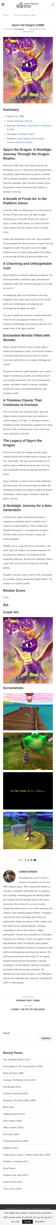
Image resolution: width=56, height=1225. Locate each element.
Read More (40, 1222)
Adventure (18, 121)
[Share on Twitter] (28, 860)
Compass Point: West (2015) (15, 1175)
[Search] (52, 5)
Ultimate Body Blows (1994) (16, 1141)
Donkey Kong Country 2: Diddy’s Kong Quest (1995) (27, 1155)
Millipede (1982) (10, 1148)
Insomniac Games (26, 134)
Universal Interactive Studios (20, 142)
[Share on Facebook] (25, 860)
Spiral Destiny (9, 1168)
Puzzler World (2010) (12, 1182)
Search (6, 1033)
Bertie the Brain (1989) (13, 1073)
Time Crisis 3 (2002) (12, 1189)
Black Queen (8, 1107)
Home (5, 15)
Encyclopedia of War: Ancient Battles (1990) (23, 1066)
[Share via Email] (35, 860)
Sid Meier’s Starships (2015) (15, 1161)
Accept (27, 1221)
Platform (28, 121)
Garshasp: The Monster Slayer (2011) (19, 1080)
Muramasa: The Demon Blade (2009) (19, 1100)
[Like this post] (22, 860)
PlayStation (22, 126)
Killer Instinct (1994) (12, 1121)
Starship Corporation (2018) (15, 1093)
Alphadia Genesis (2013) (14, 1114)
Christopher (19, 29)
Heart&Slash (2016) (12, 1087)
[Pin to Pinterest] (32, 860)
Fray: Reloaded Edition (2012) (16, 1059)
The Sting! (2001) (11, 1134)
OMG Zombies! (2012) (13, 1127)
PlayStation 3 (34, 126)
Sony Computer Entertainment (30, 138)
